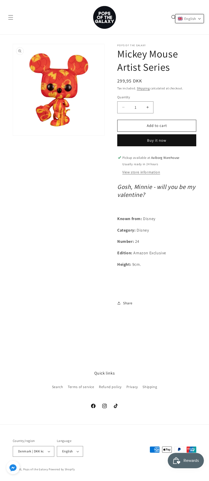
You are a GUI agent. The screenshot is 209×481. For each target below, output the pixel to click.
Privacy (132, 386)
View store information (141, 172)
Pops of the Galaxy (35, 469)
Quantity (123, 97)
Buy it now (156, 140)
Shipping (143, 88)
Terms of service (81, 386)
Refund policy (110, 386)
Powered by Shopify (62, 469)
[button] (10, 17)
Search (57, 386)
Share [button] (128, 303)
